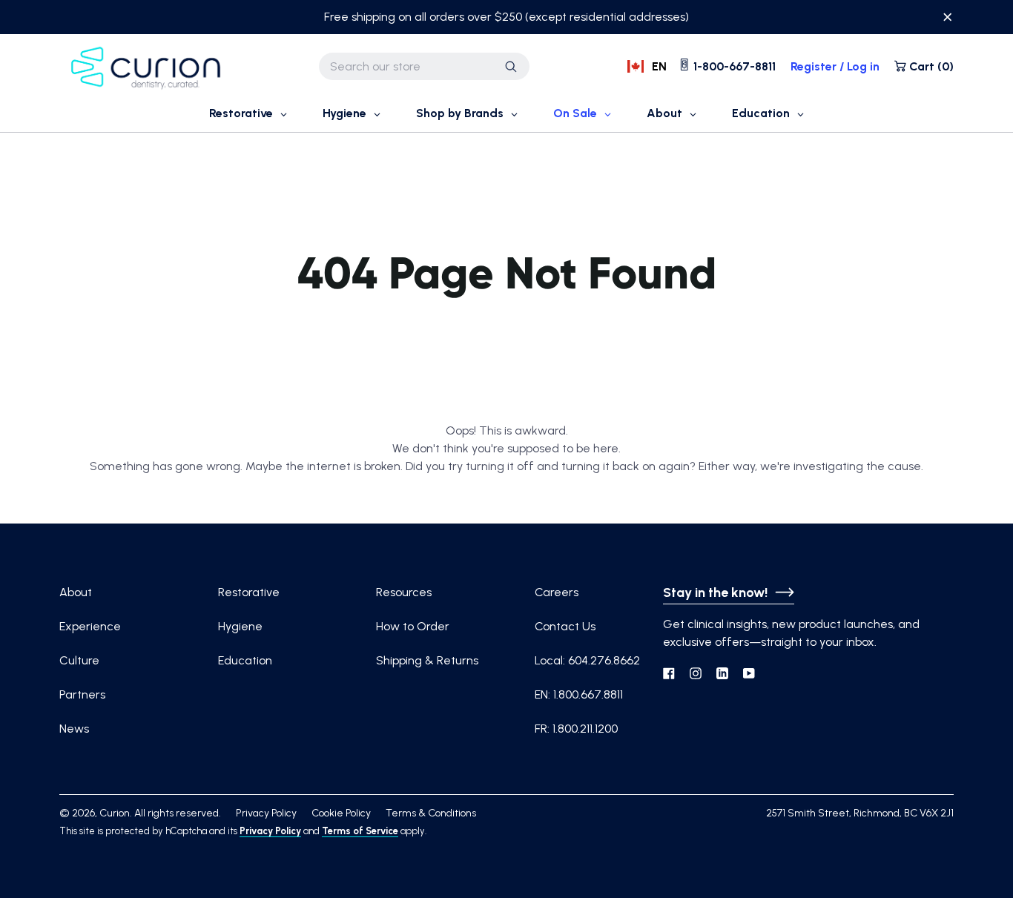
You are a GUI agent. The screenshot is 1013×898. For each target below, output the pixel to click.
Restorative (249, 592)
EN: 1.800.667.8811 (579, 694)
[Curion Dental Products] (146, 67)
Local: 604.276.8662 (587, 660)
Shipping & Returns (427, 660)
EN (659, 66)
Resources (404, 592)
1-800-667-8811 (733, 66)
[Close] (948, 19)
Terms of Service (360, 830)
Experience (90, 626)
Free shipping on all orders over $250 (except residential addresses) (506, 17)
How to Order (412, 626)
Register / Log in (835, 66)
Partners (82, 694)
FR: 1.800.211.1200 (576, 729)
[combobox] (424, 66)
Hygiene (240, 626)
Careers (556, 592)
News (74, 729)
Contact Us (565, 626)
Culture (79, 660)
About (75, 592)
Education (245, 660)
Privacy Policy (270, 830)
